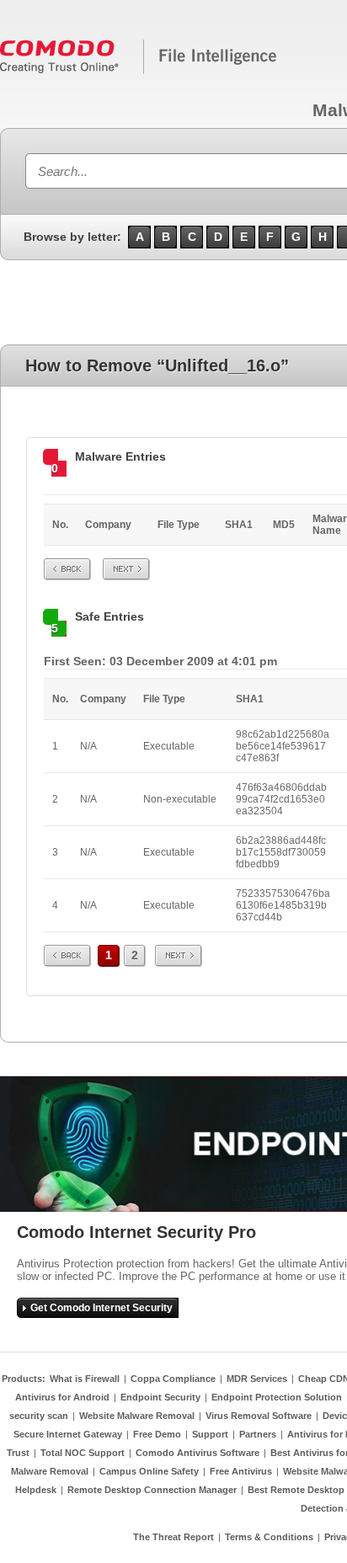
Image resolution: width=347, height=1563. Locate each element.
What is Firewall (85, 1379)
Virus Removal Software (259, 1416)
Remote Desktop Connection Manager (152, 1490)
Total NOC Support (82, 1453)
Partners (257, 1434)
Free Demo (157, 1434)
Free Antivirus (241, 1471)
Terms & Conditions (269, 1537)
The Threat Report (173, 1537)
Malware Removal (49, 1471)
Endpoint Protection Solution (276, 1397)
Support (210, 1434)
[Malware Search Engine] (139, 71)
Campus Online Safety (149, 1471)
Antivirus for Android (62, 1397)
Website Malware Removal (137, 1416)
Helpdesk (35, 1490)
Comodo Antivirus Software (197, 1453)
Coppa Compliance (173, 1379)
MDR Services (257, 1379)
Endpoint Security (160, 1397)
